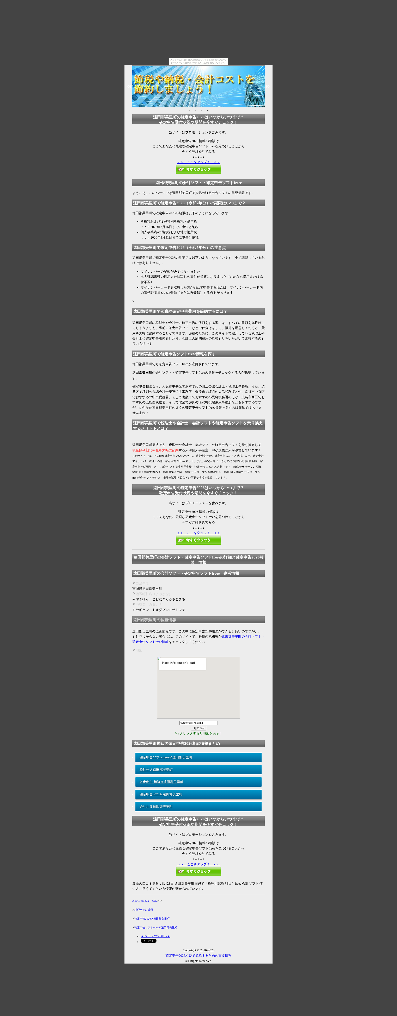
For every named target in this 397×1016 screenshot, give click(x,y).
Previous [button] (129, 87)
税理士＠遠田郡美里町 (156, 769)
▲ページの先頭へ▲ (155, 936)
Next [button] (268, 87)
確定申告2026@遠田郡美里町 (152, 918)
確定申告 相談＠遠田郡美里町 (161, 782)
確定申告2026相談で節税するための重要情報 (198, 955)
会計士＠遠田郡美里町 (156, 806)
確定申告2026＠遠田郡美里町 (161, 794)
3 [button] (202, 110)
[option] (198, 86)
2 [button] (195, 110)
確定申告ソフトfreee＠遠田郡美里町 (166, 757)
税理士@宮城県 (143, 909)
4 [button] (208, 110)
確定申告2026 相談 (144, 901)
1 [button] (189, 110)
